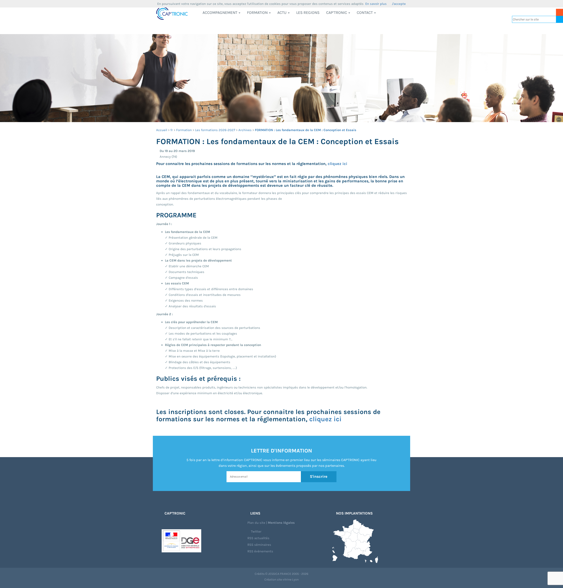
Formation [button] (258, 12)
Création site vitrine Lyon (281, 579)
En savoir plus (376, 4)
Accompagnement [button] (220, 12)
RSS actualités (258, 538)
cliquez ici (337, 163)
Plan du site (256, 523)
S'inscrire (318, 476)
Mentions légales (281, 523)
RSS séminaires (259, 545)
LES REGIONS (308, 12)
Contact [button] (365, 12)
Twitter (255, 531)
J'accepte (399, 4)
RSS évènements (260, 551)
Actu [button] (282, 12)
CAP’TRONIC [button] (337, 12)
